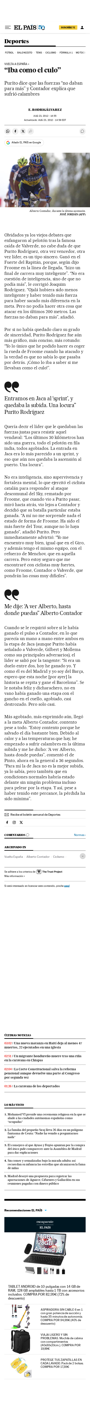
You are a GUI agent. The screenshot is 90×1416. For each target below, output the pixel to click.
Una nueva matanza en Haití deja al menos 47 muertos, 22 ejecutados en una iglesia (43, 1045)
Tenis (39, 52)
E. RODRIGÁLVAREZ (45, 110)
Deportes (16, 42)
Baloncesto (24, 52)
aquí (66, 885)
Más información (13, 876)
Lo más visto (14, 1104)
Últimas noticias (17, 1035)
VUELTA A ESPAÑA (15, 64)
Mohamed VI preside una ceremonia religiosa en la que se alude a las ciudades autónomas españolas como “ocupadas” (47, 1118)
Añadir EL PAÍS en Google (26, 142)
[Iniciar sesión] (82, 27)
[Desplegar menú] (7, 27)
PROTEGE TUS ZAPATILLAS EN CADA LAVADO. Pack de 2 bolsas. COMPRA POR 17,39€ (62, 1363)
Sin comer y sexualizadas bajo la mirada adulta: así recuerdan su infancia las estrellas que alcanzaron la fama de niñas (46, 1164)
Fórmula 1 (66, 52)
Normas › (80, 835)
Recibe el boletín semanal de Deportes (35, 814)
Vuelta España (13, 856)
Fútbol (9, 52)
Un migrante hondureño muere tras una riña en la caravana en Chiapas (42, 1058)
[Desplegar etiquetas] (83, 856)
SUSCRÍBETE (68, 27)
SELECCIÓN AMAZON (45, 1224)
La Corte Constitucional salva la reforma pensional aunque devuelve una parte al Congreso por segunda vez (42, 1073)
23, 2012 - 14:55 (44, 116)
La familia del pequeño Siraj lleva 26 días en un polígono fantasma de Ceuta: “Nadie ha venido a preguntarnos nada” (45, 1133)
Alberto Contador (38, 856)
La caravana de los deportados (37, 1086)
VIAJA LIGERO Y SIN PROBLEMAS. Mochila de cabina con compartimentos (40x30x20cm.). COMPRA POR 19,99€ (62, 1341)
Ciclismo (50, 52)
